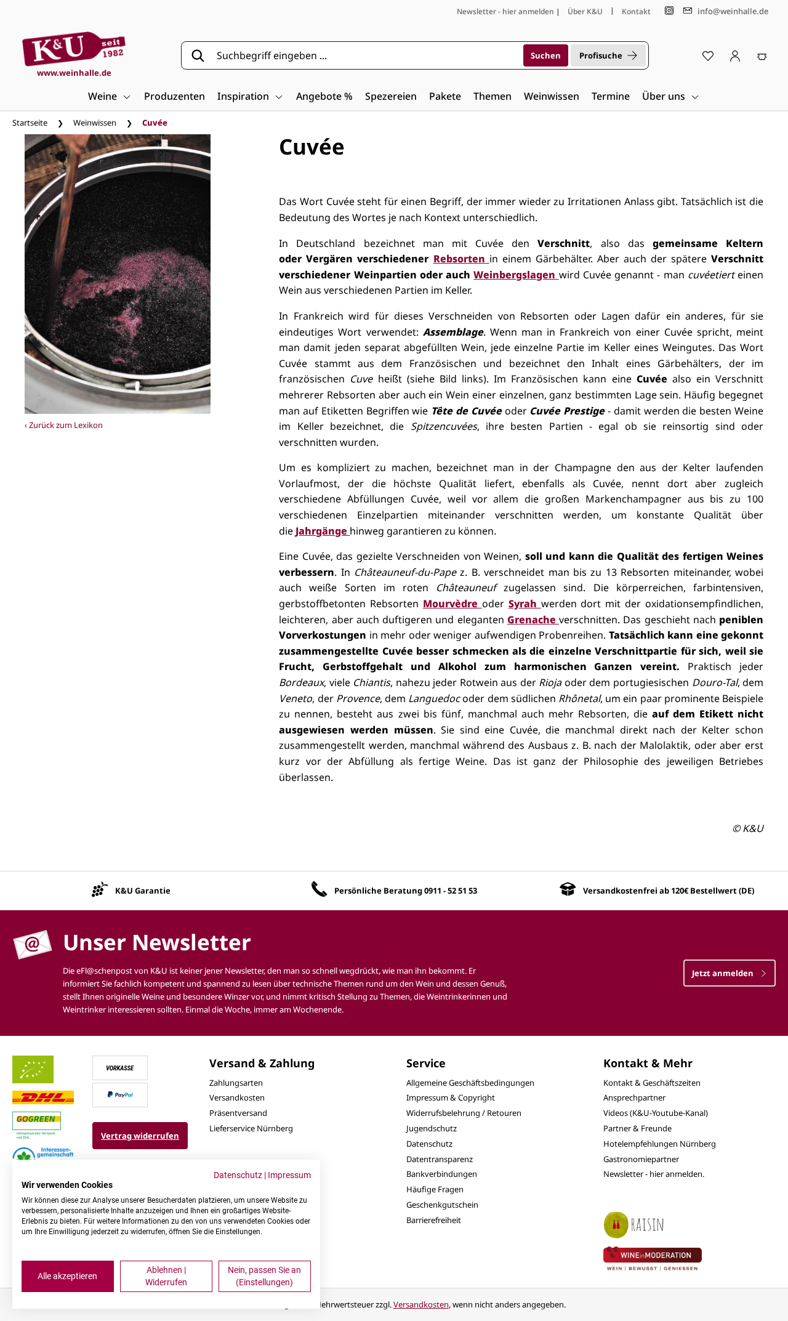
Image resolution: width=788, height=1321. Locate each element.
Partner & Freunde (637, 1128)
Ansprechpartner (634, 1097)
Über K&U (585, 11)
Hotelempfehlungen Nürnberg (659, 1143)
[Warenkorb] (762, 55)
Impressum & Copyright (450, 1097)
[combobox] (366, 55)
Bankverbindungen (441, 1173)
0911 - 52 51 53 (450, 890)
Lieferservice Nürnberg (251, 1128)
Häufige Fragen (435, 1189)
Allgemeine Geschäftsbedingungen (470, 1082)
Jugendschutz (431, 1128)
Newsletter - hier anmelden (505, 11)
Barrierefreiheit (433, 1220)
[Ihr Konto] (735, 55)
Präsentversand (238, 1112)
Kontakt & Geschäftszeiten (652, 1082)
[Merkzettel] (708, 55)
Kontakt (636, 11)
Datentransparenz (439, 1159)
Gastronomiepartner (641, 1159)
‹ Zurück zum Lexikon (64, 424)
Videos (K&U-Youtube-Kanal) (655, 1112)
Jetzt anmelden (723, 973)
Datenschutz (429, 1143)
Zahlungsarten (236, 1082)
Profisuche (600, 55)
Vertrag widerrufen (140, 1135)
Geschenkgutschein (442, 1204)
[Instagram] (669, 11)
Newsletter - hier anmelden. (653, 1173)
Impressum (289, 1175)
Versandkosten (237, 1097)
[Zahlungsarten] (120, 1066)
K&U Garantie (143, 890)
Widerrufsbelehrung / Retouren (463, 1112)
